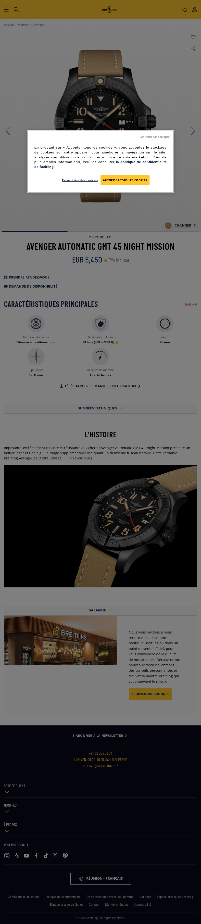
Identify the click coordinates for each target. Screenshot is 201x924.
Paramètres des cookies (80, 180)
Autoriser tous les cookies (125, 180)
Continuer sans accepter (154, 137)
